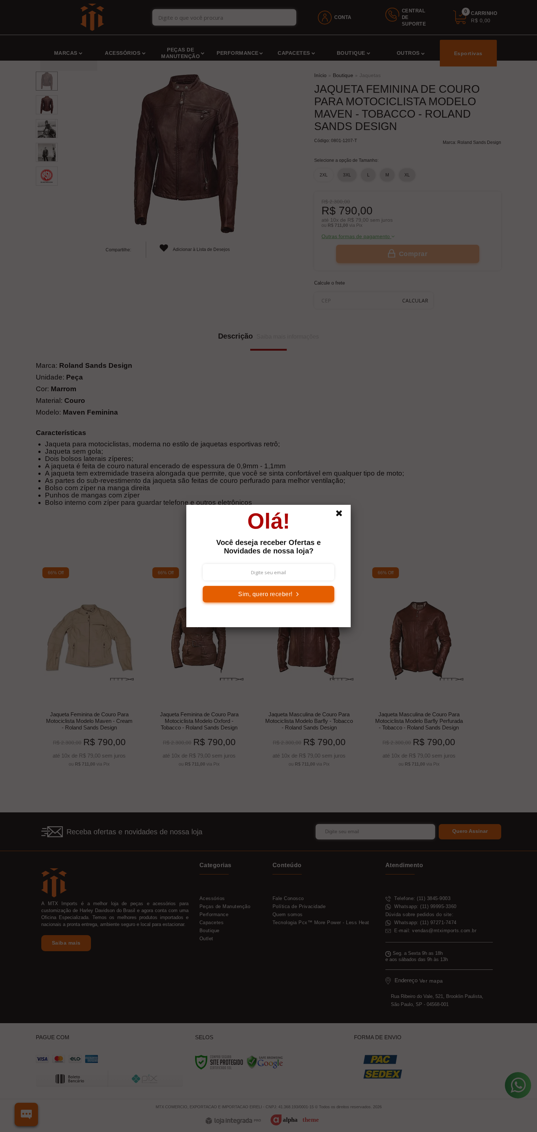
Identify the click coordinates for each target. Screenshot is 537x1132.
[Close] (342, 515)
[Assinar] (268, 594)
